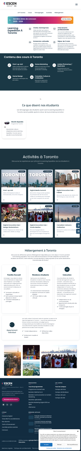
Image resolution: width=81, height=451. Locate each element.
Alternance (32, 407)
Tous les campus (60, 387)
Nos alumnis (6, 421)
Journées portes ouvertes (10, 427)
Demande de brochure (11, 399)
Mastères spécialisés (35, 399)
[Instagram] (3, 404)
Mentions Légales (7, 448)
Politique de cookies (51, 448)
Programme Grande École (37, 389)
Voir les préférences (72, 444)
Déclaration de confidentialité (64, 448)
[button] (78, 431)
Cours (30, 13)
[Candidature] (78, 225)
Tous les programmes (36, 387)
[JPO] (78, 231)
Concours (5, 430)
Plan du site (35, 448)
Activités (49, 13)
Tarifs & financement (8, 424)
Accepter (46, 444)
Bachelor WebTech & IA (36, 392)
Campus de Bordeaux (62, 392)
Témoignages (39, 13)
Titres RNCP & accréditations (11, 419)
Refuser (59, 444)
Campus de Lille (60, 398)
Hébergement (59, 13)
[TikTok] (10, 404)
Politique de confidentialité (22, 448)
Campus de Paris (60, 389)
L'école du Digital (7, 416)
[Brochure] (78, 219)
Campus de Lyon (60, 395)
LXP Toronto (21, 13)
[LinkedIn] (7, 404)
